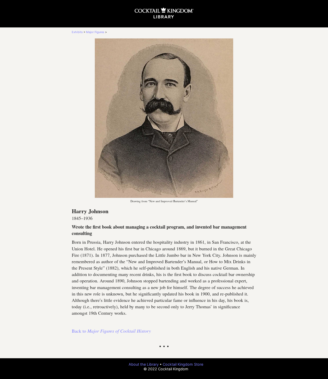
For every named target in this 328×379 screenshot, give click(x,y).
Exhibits (77, 32)
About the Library (144, 364)
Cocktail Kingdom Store (183, 364)
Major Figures (95, 32)
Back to (111, 331)
